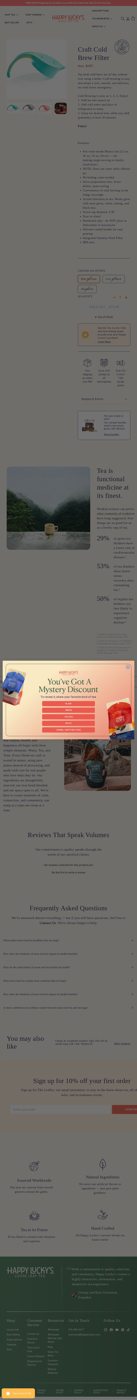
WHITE (68, 723)
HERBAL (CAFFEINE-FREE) (68, 730)
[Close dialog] (128, 667)
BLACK (68, 703)
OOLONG (68, 716)
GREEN (68, 710)
